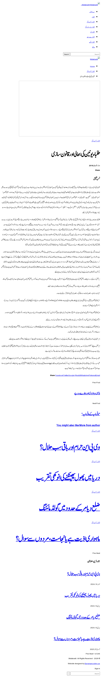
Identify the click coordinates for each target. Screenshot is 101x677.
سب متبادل (92, 11)
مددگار (93, 47)
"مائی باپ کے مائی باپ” (91, 413)
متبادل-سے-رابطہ (91, 36)
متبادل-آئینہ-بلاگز (91, 21)
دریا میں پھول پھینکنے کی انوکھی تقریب (82, 595)
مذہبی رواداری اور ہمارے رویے (87, 393)
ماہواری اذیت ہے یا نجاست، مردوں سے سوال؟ (77, 638)
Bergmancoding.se (92, 663)
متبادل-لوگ (92, 42)
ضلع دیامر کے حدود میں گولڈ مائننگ (83, 616)
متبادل (93, 16)
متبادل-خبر (92, 32)
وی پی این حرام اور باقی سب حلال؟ (83, 573)
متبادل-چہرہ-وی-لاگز (90, 27)
